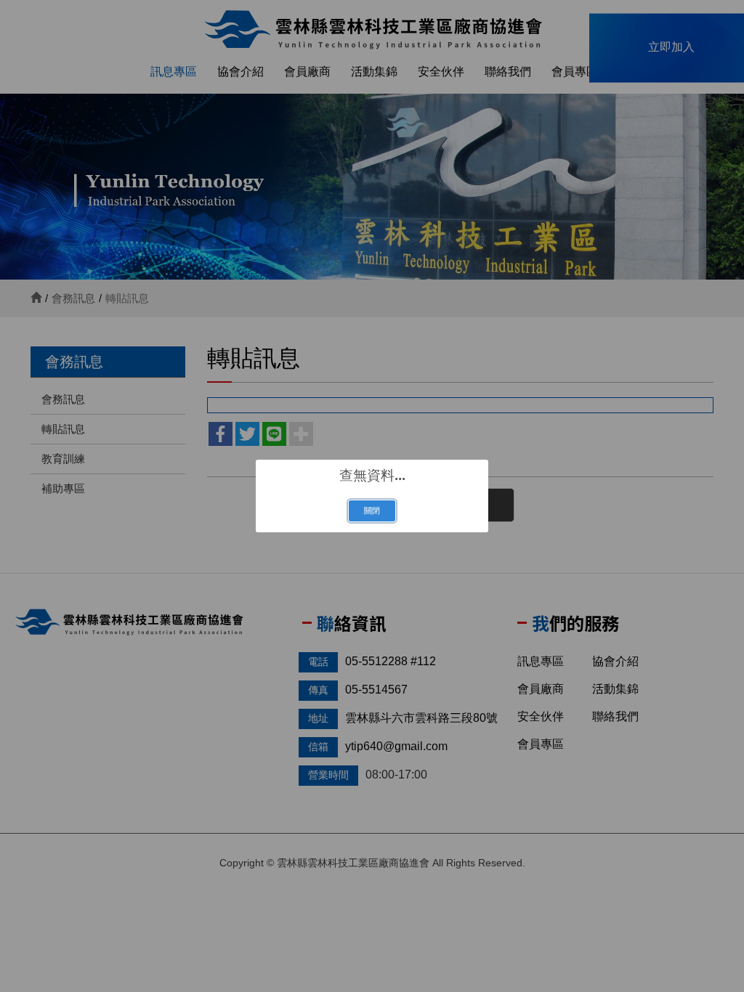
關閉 (372, 510)
